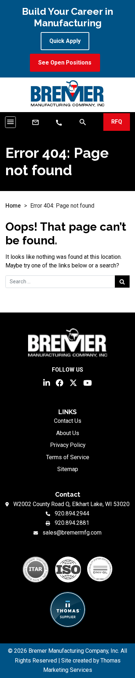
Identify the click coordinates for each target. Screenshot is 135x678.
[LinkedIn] (46, 382)
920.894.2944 (72, 513)
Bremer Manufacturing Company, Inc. (73, 650)
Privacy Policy (67, 445)
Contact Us (67, 420)
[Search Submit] (122, 281)
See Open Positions (64, 62)
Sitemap (67, 469)
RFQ (116, 121)
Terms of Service (67, 457)
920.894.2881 (72, 522)
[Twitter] (73, 382)
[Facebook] (59, 382)
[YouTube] (87, 382)
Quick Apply (65, 40)
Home (13, 205)
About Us (67, 433)
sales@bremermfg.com (72, 532)
